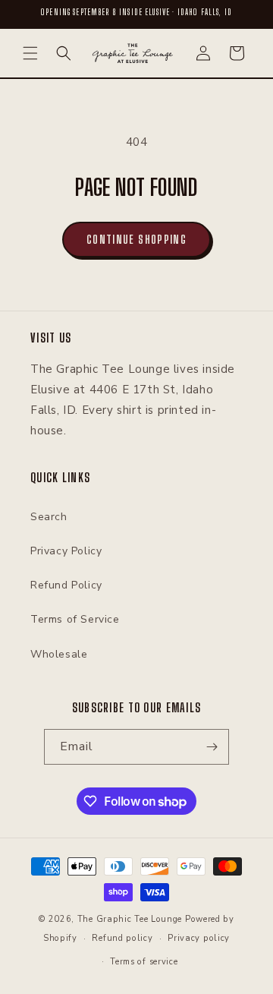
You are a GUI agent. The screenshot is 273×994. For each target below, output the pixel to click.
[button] (30, 53)
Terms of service (143, 961)
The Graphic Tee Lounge (129, 919)
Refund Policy (66, 585)
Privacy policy (199, 938)
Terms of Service (75, 619)
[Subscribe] (211, 747)
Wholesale (58, 654)
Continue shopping (136, 239)
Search (48, 517)
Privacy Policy (66, 551)
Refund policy (122, 938)
